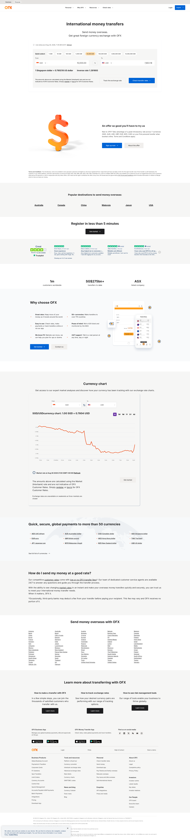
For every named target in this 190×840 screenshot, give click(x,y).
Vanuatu (136, 662)
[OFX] (8, 7)
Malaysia (106, 205)
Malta (136, 646)
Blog (65, 797)
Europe (83, 637)
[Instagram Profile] (141, 733)
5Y (130, 414)
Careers (131, 807)
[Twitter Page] (128, 733)
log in (74, 81)
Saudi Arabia (112, 654)
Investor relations (134, 790)
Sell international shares (104, 780)
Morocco (110, 648)
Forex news (67, 794)
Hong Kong (137, 639)
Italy (29, 644)
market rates (65, 587)
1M (123, 414)
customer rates (51, 580)
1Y (127, 414)
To (102, 58)
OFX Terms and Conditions (125, 175)
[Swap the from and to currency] (95, 63)
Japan (57, 644)
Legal (131, 764)
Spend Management (38, 787)
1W (119, 414)
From (36, 58)
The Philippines (112, 652)
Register (178, 7)
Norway (110, 650)
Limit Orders (36, 777)
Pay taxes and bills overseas (106, 777)
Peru (82, 652)
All (134, 414)
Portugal (31, 654)
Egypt (30, 637)
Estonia (57, 637)
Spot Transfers (36, 774)
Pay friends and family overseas (107, 771)
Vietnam (57, 664)
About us (132, 761)
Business (8, 2)
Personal (17, 2)
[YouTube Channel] (137, 733)
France (30, 639)
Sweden (110, 658)
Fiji (108, 637)
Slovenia (84, 656)
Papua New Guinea (61, 652)
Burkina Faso (112, 633)
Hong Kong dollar (106, 538)
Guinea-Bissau (112, 639)
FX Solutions (36, 771)
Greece (83, 639)
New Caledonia (33, 650)
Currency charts (69, 777)
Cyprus (83, 635)
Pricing (34, 800)
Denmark (137, 635)
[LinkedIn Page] (124, 733)
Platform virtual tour (70, 761)
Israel (135, 641)
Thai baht (136, 538)
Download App (36, 803)
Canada (61, 205)
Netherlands (138, 648)
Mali (109, 646)
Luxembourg (59, 646)
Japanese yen (39, 543)
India (56, 641)
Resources (93, 7)
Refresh (69, 45)
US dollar (136, 543)
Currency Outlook (70, 790)
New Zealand (59, 650)
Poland (136, 652)
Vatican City (32, 664)
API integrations (102, 790)
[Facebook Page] (119, 733)
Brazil (56, 633)
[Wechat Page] (132, 733)
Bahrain (110, 631)
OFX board (132, 800)
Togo (82, 660)
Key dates (132, 787)
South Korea (32, 658)
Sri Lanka (84, 658)
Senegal (136, 654)
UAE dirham (38, 534)
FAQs (89, 750)
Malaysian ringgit (73, 543)
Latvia (110, 644)
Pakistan (31, 652)
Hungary (31, 641)
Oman (136, 650)
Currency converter (70, 764)
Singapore (31, 656)
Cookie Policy (13, 835)
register (67, 81)
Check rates (107, 7)
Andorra (31, 631)
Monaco (57, 648)
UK (56, 662)
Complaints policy (135, 767)
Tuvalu (30, 662)
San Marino (85, 654)
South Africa (138, 656)
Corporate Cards (37, 767)
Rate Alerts (67, 774)
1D (115, 414)
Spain (56, 658)
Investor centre (134, 780)
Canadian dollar (106, 534)
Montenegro (85, 648)
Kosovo (83, 644)
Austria (83, 631)
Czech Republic (113, 635)
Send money (101, 764)
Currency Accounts (38, 780)
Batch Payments (37, 793)
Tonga (110, 660)
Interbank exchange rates (72, 767)
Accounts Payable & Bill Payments (43, 790)
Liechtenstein (138, 644)
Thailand (57, 660)
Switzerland (138, 658)
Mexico (30, 648)
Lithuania (31, 646)
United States (112, 662)
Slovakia (57, 656)
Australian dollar (73, 534)
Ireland (110, 641)
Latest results (133, 784)
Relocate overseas (102, 774)
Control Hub (35, 784)
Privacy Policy (133, 771)
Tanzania (31, 660)
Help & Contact (119, 750)
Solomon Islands (113, 656)
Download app (101, 767)
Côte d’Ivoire (59, 635)
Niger (83, 650)
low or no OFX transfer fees (83, 580)
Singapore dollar (139, 534)
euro (35, 538)
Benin (30, 633)
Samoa (57, 654)
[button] (51, 53)
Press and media (102, 794)
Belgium (136, 631)
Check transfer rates (103, 761)
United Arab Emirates (88, 662)
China (30, 635)
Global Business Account (40, 761)
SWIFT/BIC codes (70, 780)
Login (62, 750)
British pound (72, 538)
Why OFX (80, 7)
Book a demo (151, 750)
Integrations (35, 797)
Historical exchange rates (72, 771)
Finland (136, 637)
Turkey (136, 660)
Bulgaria (83, 633)
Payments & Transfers (39, 764)
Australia (58, 631)
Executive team (134, 803)
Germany (58, 639)
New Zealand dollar (107, 543)
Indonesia (84, 641)
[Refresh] (34, 45)
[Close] (68, 828)
